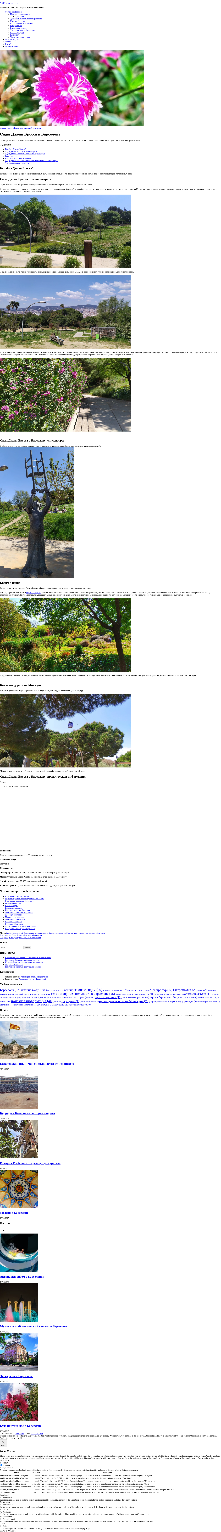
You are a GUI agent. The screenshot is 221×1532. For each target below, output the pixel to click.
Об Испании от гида (9, 3)
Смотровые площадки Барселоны (19, 901)
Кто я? (8, 44)
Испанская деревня (13, 908)
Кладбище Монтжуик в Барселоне (20, 929)
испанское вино (57, 997)
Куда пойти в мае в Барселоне (20, 1425)
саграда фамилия (158, 1001)
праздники (71, 1001)
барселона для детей (14, 933)
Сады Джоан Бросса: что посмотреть (21, 151)
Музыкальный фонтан (15, 917)
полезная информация (32, 1001)
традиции (190, 1001)
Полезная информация (20, 14)
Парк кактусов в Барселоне (17, 896)
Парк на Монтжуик (13, 922)
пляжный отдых (205, 997)
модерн (91, 997)
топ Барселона (174, 1001)
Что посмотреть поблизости (17, 163)
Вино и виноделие (18, 28)
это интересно (80, 1004)
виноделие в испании (139, 990)
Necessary (7, 1465)
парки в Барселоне (49, 933)
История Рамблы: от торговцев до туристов (24, 962)
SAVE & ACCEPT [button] (8, 1531)
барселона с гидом (85, 990)
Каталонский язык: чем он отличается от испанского (28, 958)
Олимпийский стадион (15, 919)
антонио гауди (33, 990)
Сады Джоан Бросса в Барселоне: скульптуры (25, 154)
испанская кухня (199, 993)
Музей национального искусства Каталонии (24, 899)
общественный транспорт (135, 997)
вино (123, 990)
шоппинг (6, 1004)
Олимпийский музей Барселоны (19, 912)
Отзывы (8, 42)
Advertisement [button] (6, 1516)
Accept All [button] (17, 1438)
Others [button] (2, 1524)
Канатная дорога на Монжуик (18, 158)
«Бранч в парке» (33, 592)
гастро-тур (163, 990)
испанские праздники (17, 997)
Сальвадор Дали (17, 32)
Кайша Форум (11, 905)
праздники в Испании (90, 1002)
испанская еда (178, 994)
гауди (202, 990)
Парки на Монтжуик (14, 924)
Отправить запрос (13, 46)
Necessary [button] (4, 1463)
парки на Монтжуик (67, 933)
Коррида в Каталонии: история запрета (22, 960)
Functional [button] (4, 1495)
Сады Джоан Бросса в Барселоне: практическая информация (31, 161)
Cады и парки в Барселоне (21, 23)
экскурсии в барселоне (53, 1004)
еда (150, 993)
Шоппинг (14, 35)
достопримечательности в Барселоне (85, 994)
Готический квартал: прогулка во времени (23, 967)
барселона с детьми (32, 933)
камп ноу (69, 997)
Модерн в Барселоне (14, 964)
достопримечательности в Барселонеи (130, 994)
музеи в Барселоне (108, 997)
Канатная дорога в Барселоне (18, 910)
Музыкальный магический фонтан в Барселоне (33, 1326)
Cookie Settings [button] (6, 1438)
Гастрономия (16, 26)
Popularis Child (37, 1433)
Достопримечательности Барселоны (26, 19)
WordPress (19, 1433)
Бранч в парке (11, 156)
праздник (58, 1002)
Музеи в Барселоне (18, 21)
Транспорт (20, 16)
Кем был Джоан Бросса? (15, 149)
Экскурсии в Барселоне (16, 1376)
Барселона (10, 990)
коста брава (81, 997)
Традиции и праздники (20, 37)
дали (20, 994)
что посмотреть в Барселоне (208, 1002)
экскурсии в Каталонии (24, 1005)
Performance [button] (5, 1502)
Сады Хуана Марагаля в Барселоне (20, 926)
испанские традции (38, 997)
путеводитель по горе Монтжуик (90, 933)
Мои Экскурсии (12, 39)
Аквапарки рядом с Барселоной (34, 977)
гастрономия (185, 990)
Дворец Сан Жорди (13, 915)
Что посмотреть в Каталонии (23, 30)
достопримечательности (40, 993)
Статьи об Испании (13, 12)
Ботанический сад (13, 903)
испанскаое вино (162, 994)
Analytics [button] (4, 1509)
